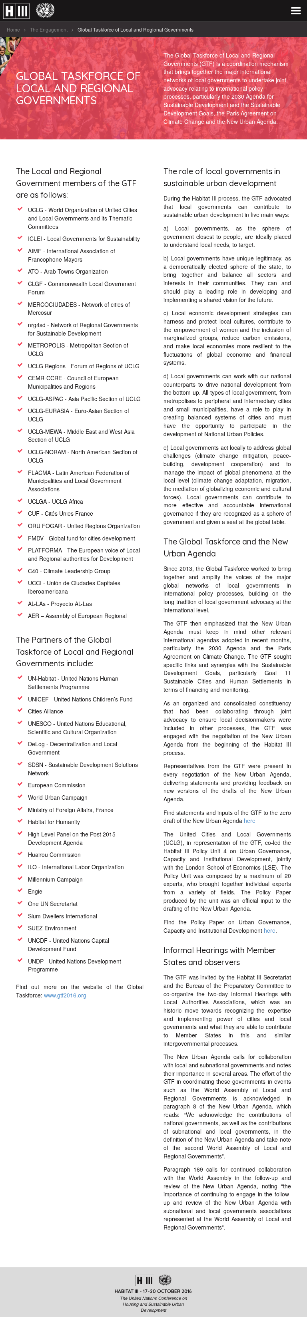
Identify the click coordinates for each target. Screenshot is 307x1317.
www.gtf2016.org (65, 995)
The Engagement (49, 29)
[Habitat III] (29, 11)
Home (13, 29)
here (249, 820)
